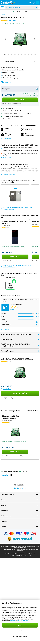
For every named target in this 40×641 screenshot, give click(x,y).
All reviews (6, 329)
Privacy (17, 554)
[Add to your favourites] (37, 89)
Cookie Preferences (30, 554)
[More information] (20, 103)
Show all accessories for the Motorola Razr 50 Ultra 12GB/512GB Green (17, 208)
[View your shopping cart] (37, 2)
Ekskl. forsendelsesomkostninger (15, 456)
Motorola (4, 14)
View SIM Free (7, 389)
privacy (12, 620)
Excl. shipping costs (12, 261)
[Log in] (30, 2)
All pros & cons (7, 158)
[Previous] (5, 39)
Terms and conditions (14, 555)
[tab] (4, 54)
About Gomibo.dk (9, 554)
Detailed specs (7, 138)
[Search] (37, 7)
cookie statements (22, 620)
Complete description (9, 174)
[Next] (34, 39)
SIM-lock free (7, 82)
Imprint (22, 554)
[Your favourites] (34, 2)
